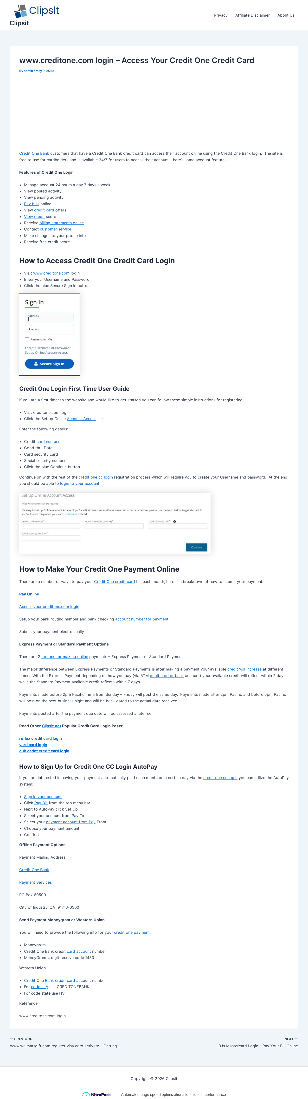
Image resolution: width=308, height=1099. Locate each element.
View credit (34, 216)
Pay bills (31, 203)
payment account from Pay (71, 821)
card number (48, 441)
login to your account (79, 483)
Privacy (221, 15)
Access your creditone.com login (49, 606)
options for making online (64, 656)
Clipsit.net (51, 725)
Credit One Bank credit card (49, 980)
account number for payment (141, 619)
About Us (286, 15)
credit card (44, 210)
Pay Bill (41, 802)
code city (39, 986)
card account (79, 951)
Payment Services (35, 882)
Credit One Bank (34, 153)
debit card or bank (167, 675)
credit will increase (244, 669)
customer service (55, 229)
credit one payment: (132, 932)
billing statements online (61, 222)
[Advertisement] (154, 114)
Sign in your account (43, 796)
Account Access (81, 418)
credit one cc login (96, 477)
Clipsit (19, 23)
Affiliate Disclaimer (252, 15)
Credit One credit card (114, 581)
